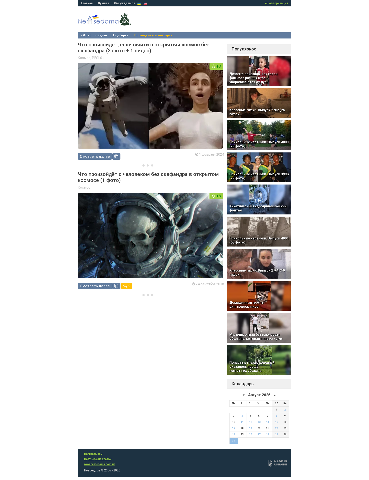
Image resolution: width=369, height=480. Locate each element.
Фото (87, 35)
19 (250, 428)
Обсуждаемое (124, 3)
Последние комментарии (153, 35)
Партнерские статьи (97, 459)
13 (259, 422)
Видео (102, 35)
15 (276, 422)
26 (250, 434)
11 (242, 422)
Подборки (120, 35)
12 (250, 422)
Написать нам (93, 453)
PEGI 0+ (98, 58)
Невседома (112, 23)
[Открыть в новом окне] (116, 156)
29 (276, 434)
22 (276, 428)
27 (259, 434)
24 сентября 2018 (210, 284)
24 (233, 434)
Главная (87, 3)
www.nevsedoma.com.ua (99, 464)
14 (267, 422)
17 (233, 428)
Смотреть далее (95, 156)
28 (267, 434)
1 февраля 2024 (211, 154)
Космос (84, 58)
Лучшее (103, 3)
